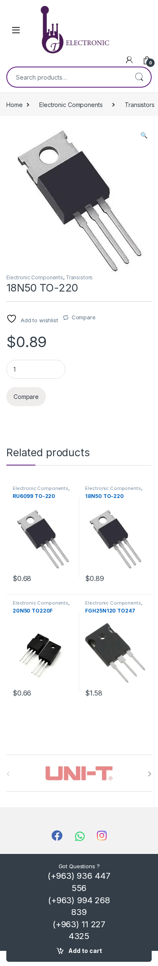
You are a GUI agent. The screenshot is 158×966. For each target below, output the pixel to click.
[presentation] (150, 774)
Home (14, 104)
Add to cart (85, 950)
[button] (143, 135)
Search (139, 77)
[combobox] (67, 77)
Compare (84, 317)
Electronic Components (70, 104)
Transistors (79, 277)
